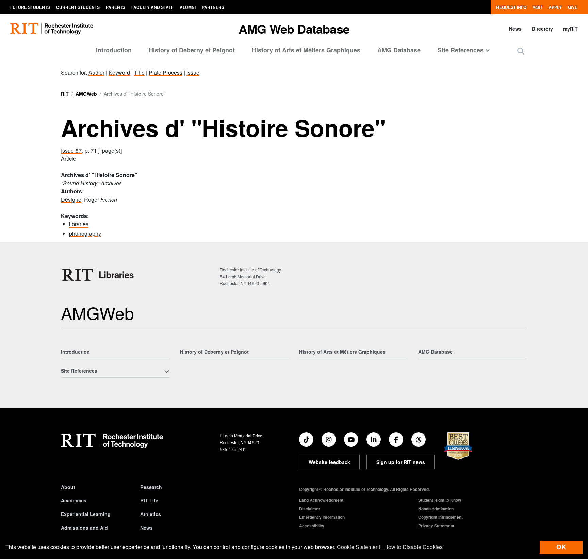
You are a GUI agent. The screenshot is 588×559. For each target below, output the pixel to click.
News (515, 28)
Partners (213, 7)
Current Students (78, 7)
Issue (192, 72)
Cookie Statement (358, 547)
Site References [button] (461, 50)
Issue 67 (71, 150)
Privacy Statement (436, 526)
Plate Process (165, 72)
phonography (85, 233)
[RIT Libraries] (98, 274)
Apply (555, 7)
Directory (542, 28)
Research (151, 487)
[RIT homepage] (51, 29)
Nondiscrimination (436, 509)
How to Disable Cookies (413, 547)
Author (96, 72)
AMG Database (399, 50)
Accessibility (311, 526)
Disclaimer (309, 509)
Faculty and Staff (152, 7)
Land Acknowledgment (321, 500)
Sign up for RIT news (400, 462)
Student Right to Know (439, 500)
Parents (115, 7)
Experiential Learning (86, 514)
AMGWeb (86, 93)
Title (139, 72)
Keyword (119, 72)
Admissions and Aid (84, 527)
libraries (78, 224)
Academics (73, 500)
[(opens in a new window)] (306, 439)
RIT (65, 93)
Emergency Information (322, 517)
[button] (520, 51)
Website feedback (329, 462)
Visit (537, 7)
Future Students (30, 7)
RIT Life (149, 500)
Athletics (150, 514)
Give (572, 7)
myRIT (570, 28)
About (68, 487)
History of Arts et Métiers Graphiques (306, 50)
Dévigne (71, 199)
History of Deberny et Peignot (192, 50)
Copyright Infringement (440, 517)
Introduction (114, 50)
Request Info (511, 7)
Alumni (188, 7)
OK (561, 547)
